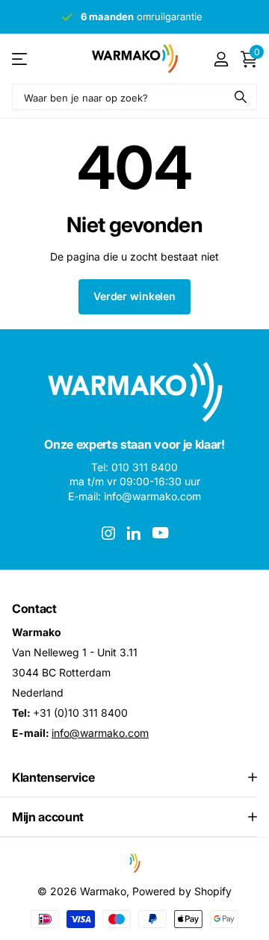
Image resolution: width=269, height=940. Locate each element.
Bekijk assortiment (20, 58)
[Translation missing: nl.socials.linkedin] (133, 533)
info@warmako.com (100, 732)
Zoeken (240, 97)
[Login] (221, 59)
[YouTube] (160, 532)
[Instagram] (108, 533)
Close (134, 777)
